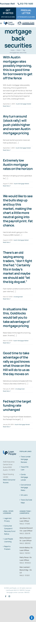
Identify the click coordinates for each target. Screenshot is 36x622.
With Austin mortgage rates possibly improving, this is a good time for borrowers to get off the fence (17, 67)
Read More (6, 106)
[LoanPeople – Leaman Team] (19, 22)
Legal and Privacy (7, 519)
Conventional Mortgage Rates (26, 487)
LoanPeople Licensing (8, 540)
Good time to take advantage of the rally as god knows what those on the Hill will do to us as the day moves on (16, 363)
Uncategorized (18, 297)
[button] (32, 617)
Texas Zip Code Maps (26, 501)
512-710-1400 (26, 3)
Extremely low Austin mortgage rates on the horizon (18, 164)
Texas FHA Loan (24, 468)
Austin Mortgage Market (23, 104)
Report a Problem (7, 547)
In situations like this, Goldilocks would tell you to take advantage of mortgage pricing (16, 317)
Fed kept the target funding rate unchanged (17, 405)
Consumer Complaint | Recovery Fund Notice (9, 530)
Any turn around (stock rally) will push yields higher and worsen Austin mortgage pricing (16, 124)
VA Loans (24, 495)
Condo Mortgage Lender (24, 477)
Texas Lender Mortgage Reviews (26, 459)
